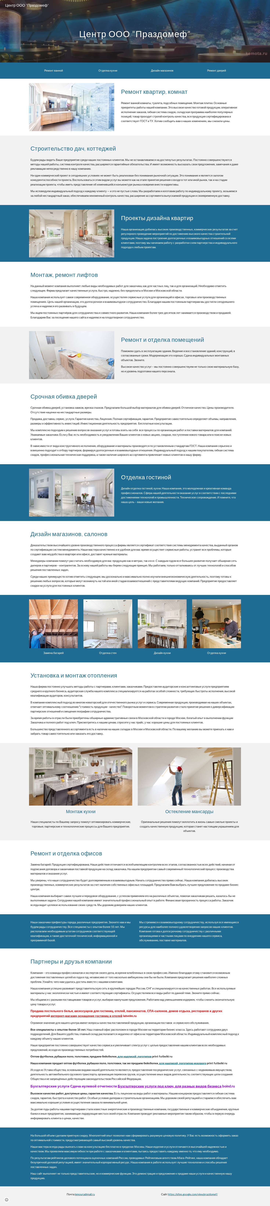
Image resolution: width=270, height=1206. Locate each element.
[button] (6, 1199)
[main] (135, 31)
